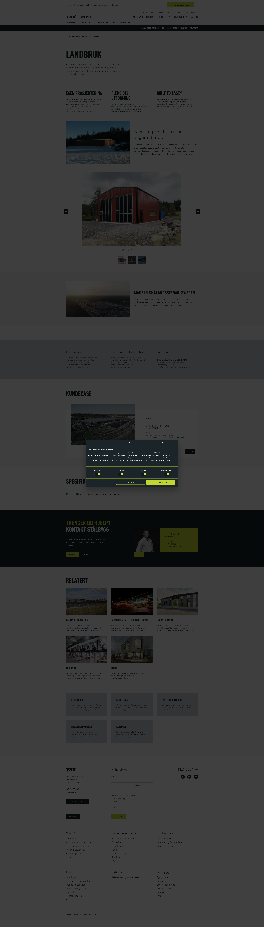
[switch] (120, 474)
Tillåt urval (131, 483)
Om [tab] (163, 443)
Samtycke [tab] (101, 443)
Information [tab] (132, 443)
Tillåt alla (160, 483)
